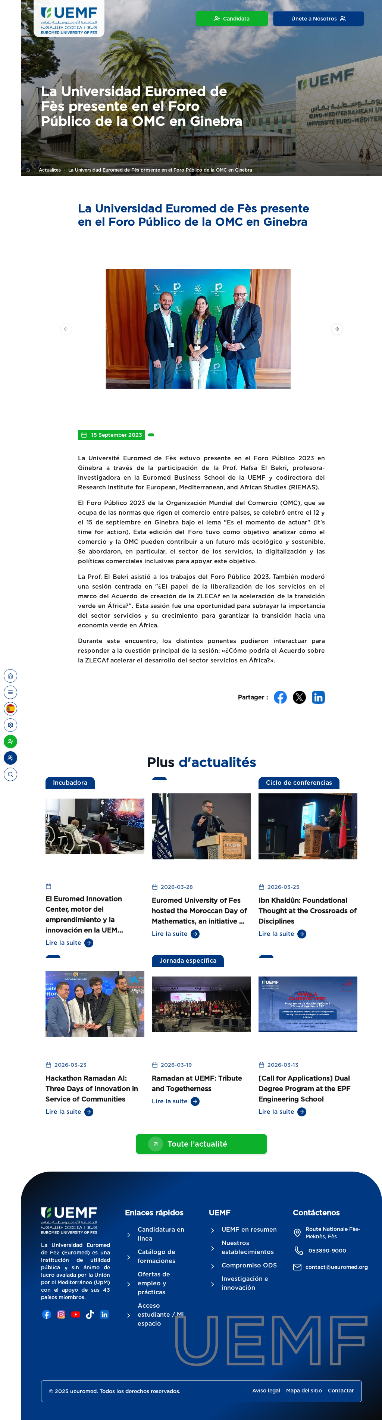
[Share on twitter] (299, 697)
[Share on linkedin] (318, 697)
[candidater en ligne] (10, 741)
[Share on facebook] (280, 697)
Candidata (236, 19)
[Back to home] (10, 676)
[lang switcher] (10, 692)
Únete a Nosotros (314, 19)
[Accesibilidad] (10, 725)
